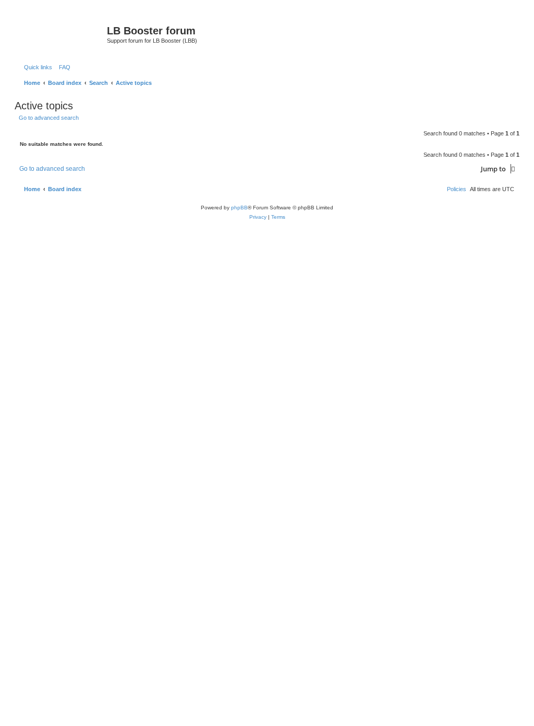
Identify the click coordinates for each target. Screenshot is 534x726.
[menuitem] (62, 67)
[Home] (62, 34)
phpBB (239, 207)
